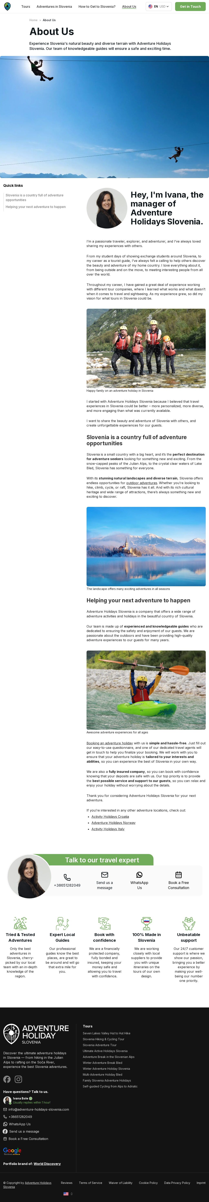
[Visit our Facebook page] (7, 1079)
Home (33, 20)
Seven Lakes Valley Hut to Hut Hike (106, 1033)
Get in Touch (190, 6)
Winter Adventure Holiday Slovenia (106, 1068)
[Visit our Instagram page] (18, 1079)
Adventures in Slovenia (54, 6)
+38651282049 (67, 885)
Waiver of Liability (120, 1183)
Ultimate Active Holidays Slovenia (105, 1051)
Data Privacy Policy (177, 1183)
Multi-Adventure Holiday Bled (102, 1074)
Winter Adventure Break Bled (102, 1062)
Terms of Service (90, 1183)
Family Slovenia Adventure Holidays (107, 1080)
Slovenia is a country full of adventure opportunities (34, 197)
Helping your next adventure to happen (36, 207)
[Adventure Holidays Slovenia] (36, 1034)
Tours (25, 6)
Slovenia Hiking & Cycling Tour (103, 1039)
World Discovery (47, 1164)
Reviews (66, 1183)
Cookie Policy (148, 1183)
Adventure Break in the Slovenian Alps (109, 1057)
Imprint (201, 1183)
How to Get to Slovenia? (97, 6)
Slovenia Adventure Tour (100, 1045)
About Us (129, 6)
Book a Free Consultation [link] (178, 885)
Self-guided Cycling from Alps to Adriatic (110, 1086)
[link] (139, 880)
